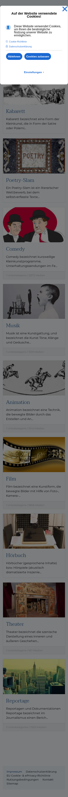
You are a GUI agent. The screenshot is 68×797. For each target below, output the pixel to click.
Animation (18, 402)
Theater (15, 624)
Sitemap (12, 783)
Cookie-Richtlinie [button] (18, 41)
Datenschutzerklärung (41, 771)
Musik (13, 325)
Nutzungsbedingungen (23, 779)
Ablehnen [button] (14, 56)
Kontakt (47, 779)
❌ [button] (64, 9)
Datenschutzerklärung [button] (20, 46)
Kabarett (15, 111)
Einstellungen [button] (34, 72)
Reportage (17, 700)
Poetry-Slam (20, 180)
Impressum (14, 771)
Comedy (15, 249)
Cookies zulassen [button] (37, 56)
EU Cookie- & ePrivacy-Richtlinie (28, 775)
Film (11, 478)
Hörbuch (16, 555)
